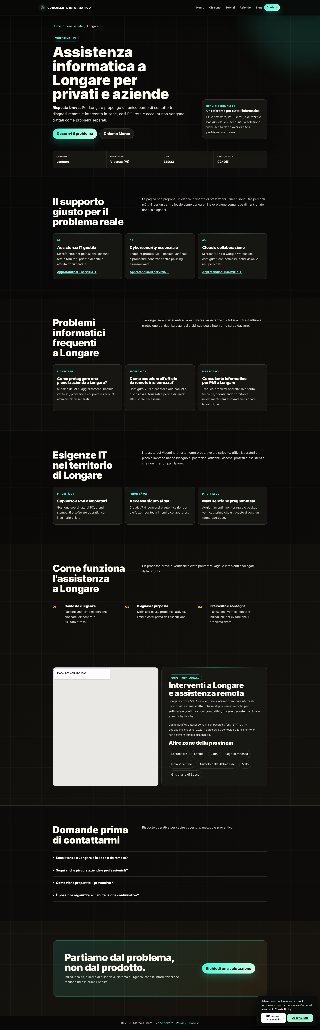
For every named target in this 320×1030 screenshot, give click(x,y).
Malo (245, 764)
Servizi (230, 7)
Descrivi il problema (75, 133)
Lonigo (199, 754)
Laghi (214, 754)
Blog (259, 7)
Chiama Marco (117, 133)
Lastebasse (179, 754)
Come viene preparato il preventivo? (84, 883)
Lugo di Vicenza (236, 754)
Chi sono (215, 7)
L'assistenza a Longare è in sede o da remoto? (92, 858)
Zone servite (74, 26)
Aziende (245, 7)
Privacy (181, 1023)
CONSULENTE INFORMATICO (69, 7)
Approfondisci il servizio (76, 272)
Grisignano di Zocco (185, 774)
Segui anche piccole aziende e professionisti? (92, 870)
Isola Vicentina (181, 764)
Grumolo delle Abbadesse (217, 764)
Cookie (194, 1023)
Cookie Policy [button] (283, 1009)
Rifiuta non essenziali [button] (273, 1018)
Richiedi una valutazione (228, 968)
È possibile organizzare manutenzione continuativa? (97, 895)
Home (200, 7)
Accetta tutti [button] (300, 1017)
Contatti (272, 7)
